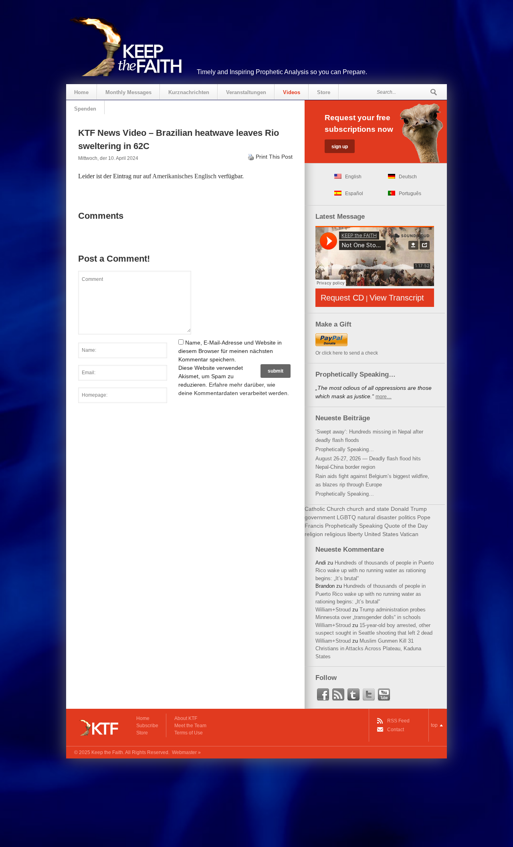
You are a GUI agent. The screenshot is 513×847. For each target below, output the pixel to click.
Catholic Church (325, 509)
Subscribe (147, 725)
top (434, 725)
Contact (395, 729)
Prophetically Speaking (354, 525)
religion (314, 534)
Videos (291, 92)
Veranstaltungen (246, 92)
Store (323, 92)
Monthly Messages (128, 92)
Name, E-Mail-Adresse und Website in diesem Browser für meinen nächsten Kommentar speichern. (230, 351)
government (320, 517)
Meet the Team (190, 725)
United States (381, 534)
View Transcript (397, 297)
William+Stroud (333, 610)
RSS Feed (398, 721)
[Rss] (338, 694)
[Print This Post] (251, 156)
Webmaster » (186, 752)
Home (81, 92)
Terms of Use (188, 733)
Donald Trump (409, 509)
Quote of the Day (406, 525)
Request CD (342, 297)
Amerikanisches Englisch (184, 176)
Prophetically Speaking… (344, 449)
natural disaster (377, 517)
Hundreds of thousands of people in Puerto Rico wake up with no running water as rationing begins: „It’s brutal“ (374, 570)
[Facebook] (323, 694)
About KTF (185, 718)
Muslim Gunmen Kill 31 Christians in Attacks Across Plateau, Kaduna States (368, 648)
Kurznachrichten (188, 92)
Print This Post (274, 156)
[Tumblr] (353, 694)
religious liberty (344, 534)
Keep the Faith (107, 752)
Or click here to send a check (346, 353)
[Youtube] (384, 694)
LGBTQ (346, 517)
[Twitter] (368, 694)
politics (407, 517)
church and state (368, 509)
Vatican (409, 534)
